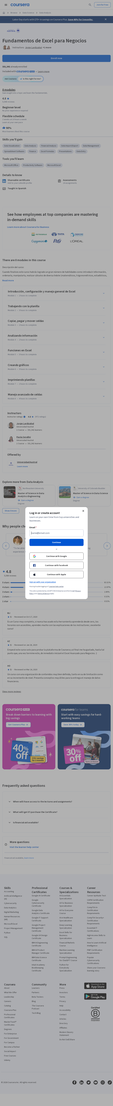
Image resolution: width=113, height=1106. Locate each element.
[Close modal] (83, 510)
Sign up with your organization (42, 581)
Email (33, 527)
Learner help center (56, 586)
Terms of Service (44, 593)
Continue (56, 542)
